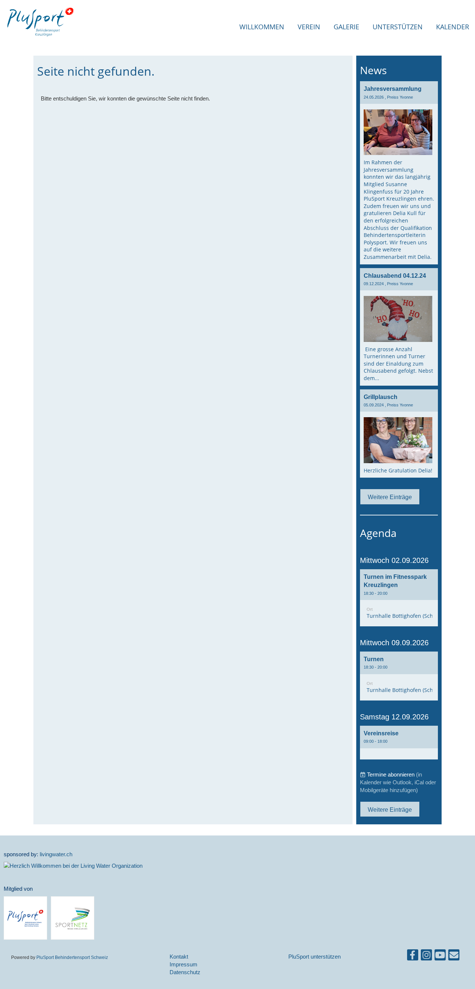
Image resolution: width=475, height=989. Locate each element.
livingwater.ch (56, 854)
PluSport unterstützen (314, 956)
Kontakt (179, 956)
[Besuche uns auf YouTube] (440, 956)
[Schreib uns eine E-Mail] (453, 956)
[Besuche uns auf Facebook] (412, 956)
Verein (309, 26)
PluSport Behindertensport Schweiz (72, 957)
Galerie (346, 26)
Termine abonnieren (391, 774)
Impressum (183, 964)
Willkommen (261, 26)
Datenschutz (185, 972)
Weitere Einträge (390, 497)
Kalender (452, 26)
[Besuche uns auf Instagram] (426, 956)
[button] (399, 597)
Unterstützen (398, 26)
